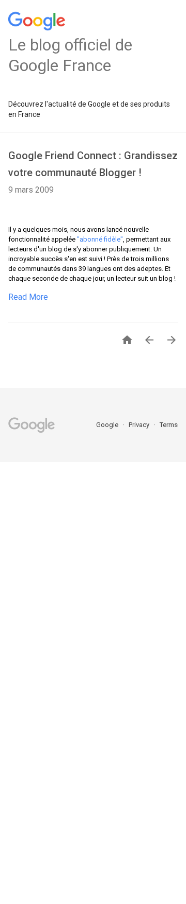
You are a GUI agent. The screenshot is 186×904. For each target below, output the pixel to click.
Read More (28, 297)
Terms (169, 425)
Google (108, 425)
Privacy (140, 425)
